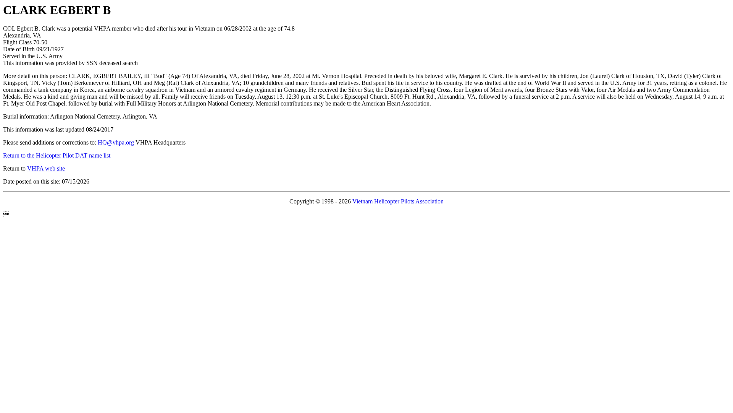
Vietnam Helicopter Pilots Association (398, 201)
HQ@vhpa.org (116, 142)
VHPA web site (46, 168)
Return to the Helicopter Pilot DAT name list (56, 155)
